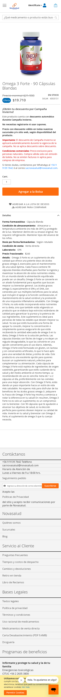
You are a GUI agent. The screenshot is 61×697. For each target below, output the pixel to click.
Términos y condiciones (16, 614)
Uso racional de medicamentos (20, 621)
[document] (31, 686)
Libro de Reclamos (13, 582)
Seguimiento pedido (14, 478)
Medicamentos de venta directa (21, 628)
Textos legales (10, 601)
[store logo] (14, 6)
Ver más (25, 687)
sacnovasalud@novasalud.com (41, 168)
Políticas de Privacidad (15, 497)
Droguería (8, 642)
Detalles (6, 215)
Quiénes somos (11, 522)
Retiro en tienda (11, 575)
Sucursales (8, 529)
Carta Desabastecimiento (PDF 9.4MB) (24, 635)
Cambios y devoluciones (16, 569)
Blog (5, 536)
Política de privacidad (15, 608)
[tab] (30, 215)
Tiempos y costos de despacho (20, 562)
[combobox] (30, 17)
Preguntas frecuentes (15, 555)
